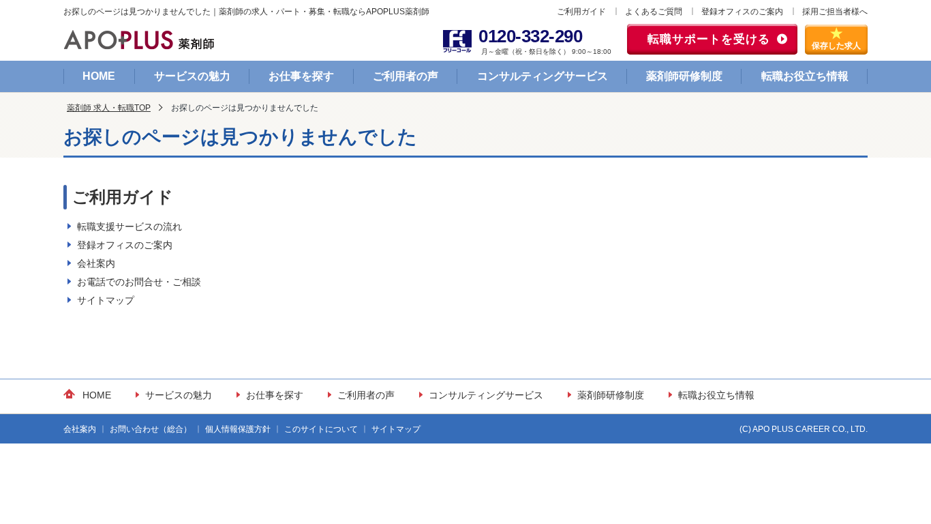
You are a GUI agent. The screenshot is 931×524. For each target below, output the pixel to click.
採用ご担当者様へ (835, 11)
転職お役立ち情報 (805, 76)
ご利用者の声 (405, 76)
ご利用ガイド (581, 11)
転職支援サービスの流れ (129, 226)
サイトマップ (105, 300)
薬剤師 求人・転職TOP (109, 108)
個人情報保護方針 (238, 429)
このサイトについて (321, 429)
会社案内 (96, 263)
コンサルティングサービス (542, 76)
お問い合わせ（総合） (151, 429)
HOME (98, 76)
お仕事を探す (301, 76)
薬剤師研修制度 (684, 76)
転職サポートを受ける (708, 39)
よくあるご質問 (653, 11)
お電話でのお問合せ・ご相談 (139, 281)
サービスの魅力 (192, 76)
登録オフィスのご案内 (742, 11)
